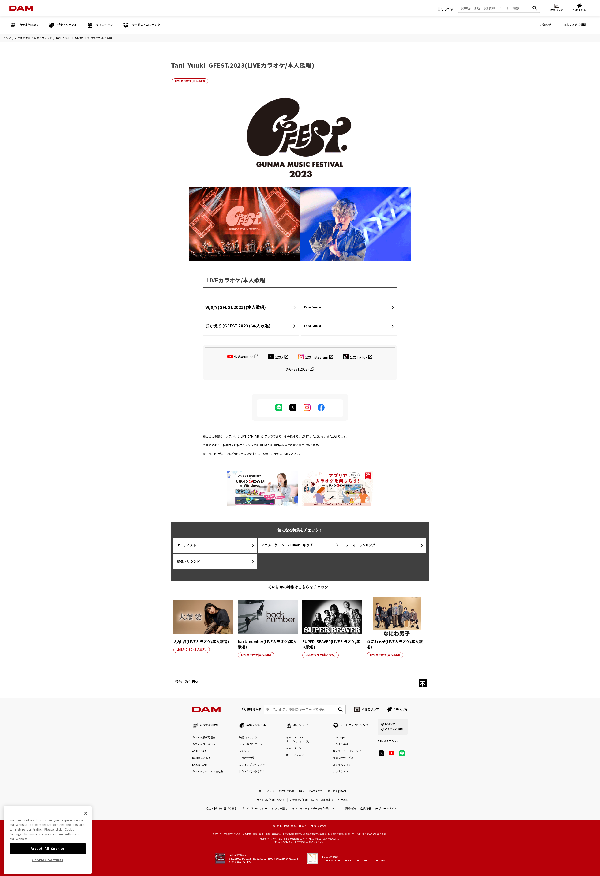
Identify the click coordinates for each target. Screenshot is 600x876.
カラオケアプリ (342, 771)
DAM (302, 791)
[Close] (86, 813)
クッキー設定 (279, 808)
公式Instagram (316, 357)
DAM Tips (339, 737)
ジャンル (244, 751)
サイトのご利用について (271, 800)
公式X (279, 357)
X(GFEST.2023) (297, 369)
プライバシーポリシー (254, 808)
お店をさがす (370, 709)
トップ (7, 38)
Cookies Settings (47, 860)
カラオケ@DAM (336, 791)
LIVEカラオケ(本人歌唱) (190, 81)
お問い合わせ (286, 791)
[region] (48, 840)
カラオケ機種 (340, 744)
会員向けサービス (343, 758)
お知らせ (545, 24)
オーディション (295, 755)
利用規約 (343, 800)
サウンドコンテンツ (250, 744)
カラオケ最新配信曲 (203, 737)
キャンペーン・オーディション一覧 (297, 739)
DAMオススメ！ (201, 758)
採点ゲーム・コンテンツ (347, 751)
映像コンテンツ (248, 737)
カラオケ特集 (22, 38)
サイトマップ (266, 791)
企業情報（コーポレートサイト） (379, 808)
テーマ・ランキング (360, 545)
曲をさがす (445, 9)
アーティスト (186, 545)
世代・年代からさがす (252, 771)
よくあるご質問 (576, 24)
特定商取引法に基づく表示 (221, 808)
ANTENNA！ (199, 751)
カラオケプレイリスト (252, 765)
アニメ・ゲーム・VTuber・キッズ (287, 545)
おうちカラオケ (342, 765)
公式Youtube (243, 357)
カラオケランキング (203, 744)
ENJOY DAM (199, 765)
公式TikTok (358, 357)
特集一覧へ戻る (186, 681)
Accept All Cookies (48, 848)
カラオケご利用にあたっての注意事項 (311, 800)
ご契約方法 (349, 808)
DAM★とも (401, 709)
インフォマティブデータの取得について (315, 808)
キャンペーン (293, 748)
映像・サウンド (43, 38)
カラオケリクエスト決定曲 (207, 771)
